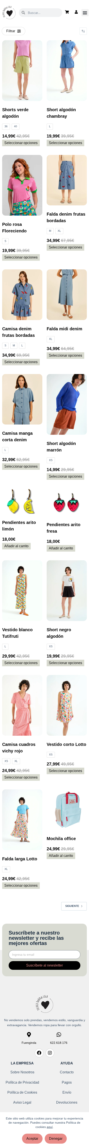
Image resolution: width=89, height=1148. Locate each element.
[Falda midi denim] (67, 294)
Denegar (55, 1138)
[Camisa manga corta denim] (22, 399)
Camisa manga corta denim (17, 436)
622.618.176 (58, 1042)
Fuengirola (29, 1042)
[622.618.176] (58, 1034)
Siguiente (72, 906)
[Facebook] (39, 1053)
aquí (50, 1127)
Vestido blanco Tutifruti (17, 633)
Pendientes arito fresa (63, 528)
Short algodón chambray (61, 113)
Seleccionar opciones (21, 143)
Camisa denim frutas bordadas (18, 332)
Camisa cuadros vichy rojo (18, 747)
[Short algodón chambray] (67, 70)
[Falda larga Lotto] (22, 819)
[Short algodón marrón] (67, 404)
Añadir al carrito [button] (16, 546)
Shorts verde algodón (15, 113)
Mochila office (61, 838)
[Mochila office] (67, 809)
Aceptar (32, 1138)
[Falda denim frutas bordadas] (67, 180)
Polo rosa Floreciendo (14, 227)
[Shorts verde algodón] (22, 70)
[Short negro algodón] (67, 590)
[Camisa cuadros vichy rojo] (22, 705)
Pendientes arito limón (19, 525)
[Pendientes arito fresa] (67, 502)
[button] (85, 12)
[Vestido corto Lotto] (67, 705)
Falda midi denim (64, 328)
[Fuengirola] (29, 1034)
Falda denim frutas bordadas (66, 217)
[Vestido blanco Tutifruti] (22, 590)
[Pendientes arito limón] (22, 501)
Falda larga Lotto (19, 858)
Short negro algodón (59, 633)
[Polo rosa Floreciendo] (22, 185)
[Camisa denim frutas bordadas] (22, 294)
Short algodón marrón (61, 446)
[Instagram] (50, 1053)
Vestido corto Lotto (66, 744)
